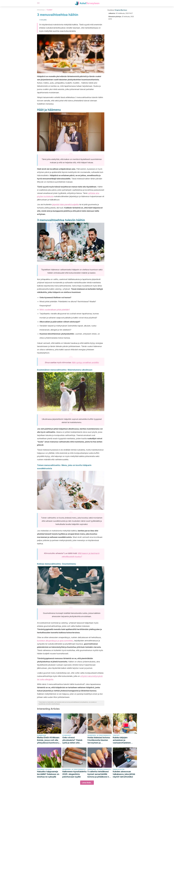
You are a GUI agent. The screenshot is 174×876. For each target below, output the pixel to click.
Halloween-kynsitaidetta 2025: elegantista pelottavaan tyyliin (74, 774)
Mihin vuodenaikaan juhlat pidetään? (54, 310)
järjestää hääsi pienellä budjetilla (65, 204)
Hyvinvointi (66, 735)
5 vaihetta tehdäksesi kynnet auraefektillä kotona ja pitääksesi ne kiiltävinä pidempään (99, 774)
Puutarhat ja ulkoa (44, 769)
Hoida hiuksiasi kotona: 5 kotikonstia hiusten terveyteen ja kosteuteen (99, 740)
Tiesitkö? (49, 10)
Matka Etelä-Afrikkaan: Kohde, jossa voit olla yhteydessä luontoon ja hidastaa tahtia (48, 740)
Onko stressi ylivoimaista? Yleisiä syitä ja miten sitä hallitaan (72, 740)
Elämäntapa (41, 10)
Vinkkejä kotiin (118, 769)
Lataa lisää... (87, 783)
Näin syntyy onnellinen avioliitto (85, 362)
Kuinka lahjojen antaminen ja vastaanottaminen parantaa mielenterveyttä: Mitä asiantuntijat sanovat (123, 740)
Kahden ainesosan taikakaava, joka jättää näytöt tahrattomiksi (124, 774)
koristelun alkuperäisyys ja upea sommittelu (55, 641)
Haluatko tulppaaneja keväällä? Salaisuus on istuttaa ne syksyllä (48, 774)
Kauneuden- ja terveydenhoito (99, 735)
